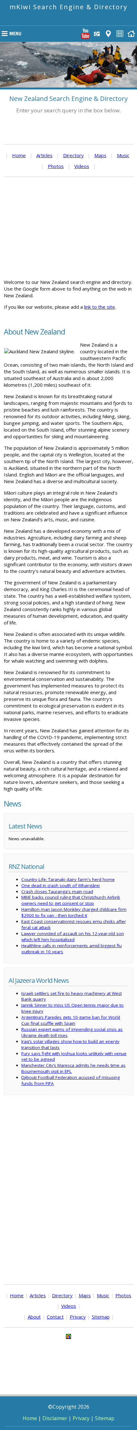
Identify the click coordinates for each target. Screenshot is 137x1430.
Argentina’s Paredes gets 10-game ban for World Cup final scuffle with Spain (70, 1020)
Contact (55, 1317)
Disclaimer (54, 1418)
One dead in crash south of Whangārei (60, 885)
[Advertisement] (68, 227)
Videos (81, 166)
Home (19, 155)
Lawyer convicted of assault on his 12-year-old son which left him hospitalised (72, 936)
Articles (44, 155)
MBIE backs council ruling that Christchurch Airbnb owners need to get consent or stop (70, 900)
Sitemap (101, 1317)
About (34, 1317)
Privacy (78, 1317)
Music (123, 155)
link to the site (99, 307)
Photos (56, 166)
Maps (100, 155)
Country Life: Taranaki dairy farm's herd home (68, 879)
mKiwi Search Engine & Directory (68, 7)
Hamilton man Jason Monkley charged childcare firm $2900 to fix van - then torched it (73, 912)
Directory (73, 155)
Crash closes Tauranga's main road (57, 891)
